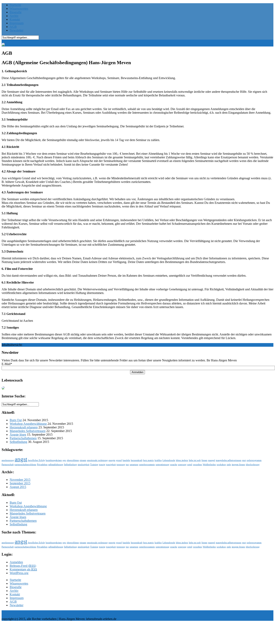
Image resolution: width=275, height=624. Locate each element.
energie (112, 460)
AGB (13, 26)
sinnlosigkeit (83, 464)
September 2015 (20, 483)
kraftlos (158, 460)
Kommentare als (23, 569)
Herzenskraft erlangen (24, 427)
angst (21, 459)
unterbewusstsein (147, 464)
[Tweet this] (264, 620)
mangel (211, 460)
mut (244, 460)
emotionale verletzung (97, 460)
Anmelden (137, 372)
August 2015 (18, 487)
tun (127, 464)
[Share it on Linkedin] (249, 620)
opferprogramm (254, 460)
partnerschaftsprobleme (25, 464)
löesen (204, 460)
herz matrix (148, 460)
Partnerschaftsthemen (23, 438)
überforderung (252, 464)
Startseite (15, 5)
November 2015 (20, 479)
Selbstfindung (18, 442)
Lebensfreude (168, 460)
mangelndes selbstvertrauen (228, 460)
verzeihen (197, 464)
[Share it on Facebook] (256, 620)
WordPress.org (19, 573)
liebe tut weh (195, 460)
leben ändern (182, 460)
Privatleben (42, 464)
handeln (126, 460)
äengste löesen (238, 464)
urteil (189, 464)
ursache (173, 464)
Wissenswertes (19, 8)
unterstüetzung (162, 464)
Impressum (17, 23)
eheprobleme (73, 460)
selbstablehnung (55, 464)
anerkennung (8, 460)
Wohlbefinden (209, 464)
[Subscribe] (271, 620)
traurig (102, 464)
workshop (221, 464)
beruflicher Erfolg (36, 460)
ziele (229, 464)
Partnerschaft (8, 464)
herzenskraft (136, 460)
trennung (121, 464)
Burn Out (16, 420)
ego (64, 460)
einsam (83, 460)
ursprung (182, 464)
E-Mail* (7, 364)
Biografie (16, 12)
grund (119, 460)
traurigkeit (111, 464)
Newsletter (16, 30)
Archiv (14, 16)
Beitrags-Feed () (23, 565)
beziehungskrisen (54, 460)
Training (94, 464)
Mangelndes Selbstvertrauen (27, 431)
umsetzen (134, 464)
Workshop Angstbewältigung (28, 423)
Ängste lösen (18, 434)
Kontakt (15, 19)
